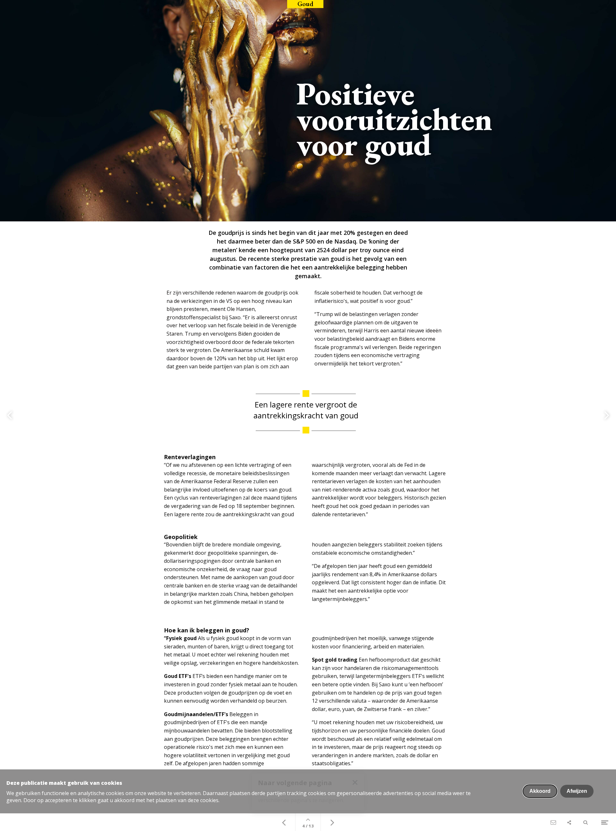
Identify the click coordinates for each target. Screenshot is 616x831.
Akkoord (540, 791)
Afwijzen (577, 791)
